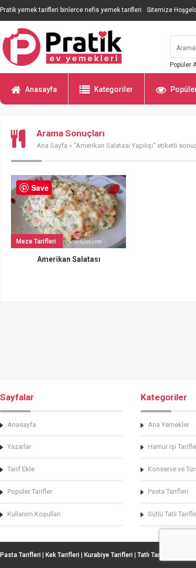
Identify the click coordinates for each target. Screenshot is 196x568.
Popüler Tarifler (29, 491)
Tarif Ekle (20, 469)
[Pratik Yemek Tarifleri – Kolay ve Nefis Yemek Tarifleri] (78, 47)
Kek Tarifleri (62, 555)
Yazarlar (19, 446)
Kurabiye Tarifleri (108, 555)
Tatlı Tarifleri (155, 555)
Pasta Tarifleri (20, 555)
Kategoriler (113, 89)
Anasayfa (41, 89)
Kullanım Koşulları (34, 514)
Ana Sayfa (52, 145)
